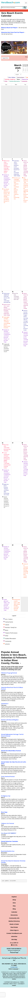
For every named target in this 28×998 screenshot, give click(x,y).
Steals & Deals (14, 924)
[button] (3, 46)
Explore (14, 896)
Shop (14, 900)
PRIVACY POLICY (13, 983)
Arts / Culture (12, 77)
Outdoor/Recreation (15, 81)
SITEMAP (14, 985)
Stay (14, 906)
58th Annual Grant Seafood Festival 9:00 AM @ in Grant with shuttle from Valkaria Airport (7, 166)
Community (24, 81)
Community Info (14, 918)
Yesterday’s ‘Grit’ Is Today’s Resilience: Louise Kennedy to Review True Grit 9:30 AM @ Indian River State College (17, 168)
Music (18, 79)
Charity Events (20, 77)
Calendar (14, 912)
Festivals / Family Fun (10, 79)
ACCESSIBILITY (21, 983)
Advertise (14, 936)
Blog (14, 909)
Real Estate (14, 927)
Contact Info (14, 967)
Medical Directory (14, 921)
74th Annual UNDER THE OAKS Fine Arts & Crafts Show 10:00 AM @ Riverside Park (7, 298)
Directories (14, 915)
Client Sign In (14, 930)
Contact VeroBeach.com (14, 933)
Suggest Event (5, 58)
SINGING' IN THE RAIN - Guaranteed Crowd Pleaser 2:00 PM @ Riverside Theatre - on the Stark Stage (7, 181)
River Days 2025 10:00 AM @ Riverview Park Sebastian (7, 447)
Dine (14, 903)
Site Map (14, 939)
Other (6, 81)
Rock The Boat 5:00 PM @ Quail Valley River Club (16, 296)
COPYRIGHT (7, 982)
